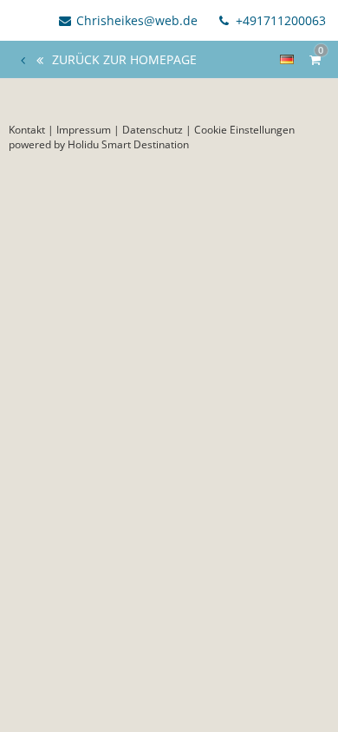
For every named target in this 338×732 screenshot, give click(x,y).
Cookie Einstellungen (244, 129)
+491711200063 (279, 20)
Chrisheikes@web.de (137, 20)
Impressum (83, 129)
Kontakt (27, 129)
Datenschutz (152, 129)
